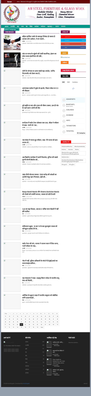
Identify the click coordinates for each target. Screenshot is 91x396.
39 (45, 319)
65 (37, 324)
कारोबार (37, 26)
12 (48, 313)
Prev (6, 313)
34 (25, 319)
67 (45, 324)
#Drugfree (71, 164)
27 (53, 316)
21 (29, 316)
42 (57, 319)
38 (41, 319)
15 (5, 316)
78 (33, 327)
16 (9, 316)
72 (9, 327)
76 (25, 327)
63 (29, 324)
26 (49, 316)
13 (52, 313)
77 (29, 327)
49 (29, 322)
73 (13, 327)
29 (5, 319)
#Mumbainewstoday (79, 146)
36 (33, 319)
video (57, 26)
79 (37, 327)
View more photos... (73, 342)
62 (25, 324)
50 (33, 322)
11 (44, 313)
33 (21, 319)
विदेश (31, 26)
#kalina (77, 149)
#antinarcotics (65, 157)
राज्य (22, 26)
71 (5, 327)
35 (29, 319)
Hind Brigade (26, 383)
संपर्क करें (85, 383)
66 (41, 324)
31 (13, 319)
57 (5, 324)
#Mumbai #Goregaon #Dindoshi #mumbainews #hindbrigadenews (70, 153)
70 (57, 324)
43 (5, 322)
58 (9, 324)
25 (45, 316)
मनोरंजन (43, 26)
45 (13, 322)
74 (17, 327)
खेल (18, 26)
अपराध (6, 26)
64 (33, 324)
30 (9, 319)
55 (53, 322)
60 (17, 324)
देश (26, 26)
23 (37, 316)
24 (41, 316)
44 (9, 322)
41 (53, 319)
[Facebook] (81, 1)
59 (13, 324)
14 (56, 313)
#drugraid (64, 164)
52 (41, 322)
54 (49, 322)
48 (25, 322)
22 (33, 316)
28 (57, 316)
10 (40, 313)
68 (49, 324)
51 (37, 322)
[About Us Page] (79, 1)
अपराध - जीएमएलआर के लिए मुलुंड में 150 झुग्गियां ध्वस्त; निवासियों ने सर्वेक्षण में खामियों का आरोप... (37, 1)
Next (42, 327)
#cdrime (64, 149)
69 (53, 324)
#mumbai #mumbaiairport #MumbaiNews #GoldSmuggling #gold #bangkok (72, 160)
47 (21, 322)
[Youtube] (86, 1)
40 (49, 319)
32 (17, 319)
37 (37, 319)
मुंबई (23, 110)
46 (17, 322)
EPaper (63, 26)
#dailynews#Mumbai (67, 146)
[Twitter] (84, 1)
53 (45, 322)
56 (57, 322)
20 (25, 316)
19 (21, 316)
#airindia (70, 149)
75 (21, 327)
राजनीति (12, 26)
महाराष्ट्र (49, 26)
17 (13, 316)
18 (17, 316)
